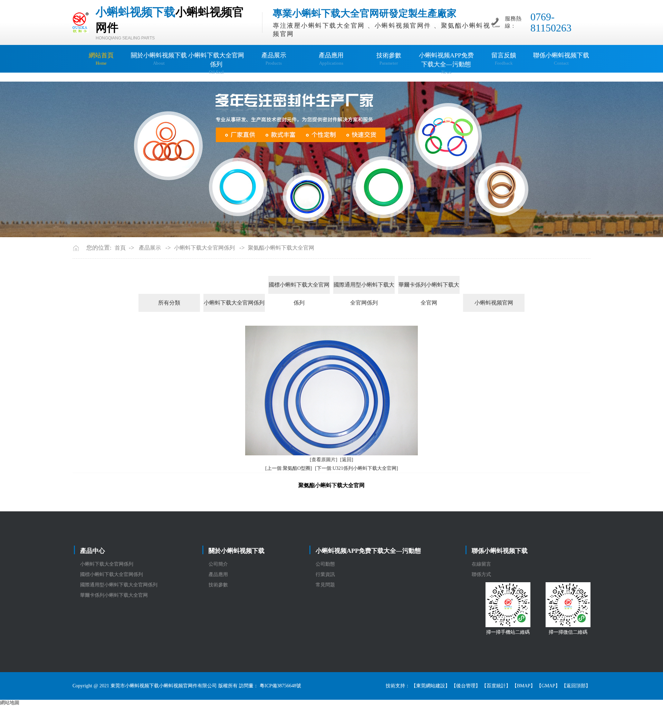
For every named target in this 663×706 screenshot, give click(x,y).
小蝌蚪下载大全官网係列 (216, 63)
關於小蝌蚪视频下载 (159, 59)
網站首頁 (101, 59)
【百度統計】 (496, 685)
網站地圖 (9, 702)
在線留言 (481, 564)
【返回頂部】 (575, 685)
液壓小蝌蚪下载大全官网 (326, 25)
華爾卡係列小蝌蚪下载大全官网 (428, 288)
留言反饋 (503, 59)
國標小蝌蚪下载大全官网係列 (299, 288)
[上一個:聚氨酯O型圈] (288, 468)
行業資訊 (325, 574)
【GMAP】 (548, 685)
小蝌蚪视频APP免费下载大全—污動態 (446, 63)
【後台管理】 (465, 685)
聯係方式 (481, 574)
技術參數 (388, 59)
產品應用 (331, 59)
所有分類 (169, 303)
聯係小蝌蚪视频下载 (561, 59)
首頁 (120, 248)
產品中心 (92, 550)
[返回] (346, 459)
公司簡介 (218, 564)
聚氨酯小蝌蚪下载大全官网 (281, 248)
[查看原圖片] (323, 459)
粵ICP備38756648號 (280, 685)
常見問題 (325, 584)
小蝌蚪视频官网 (493, 303)
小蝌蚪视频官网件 (403, 25)
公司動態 (325, 564)
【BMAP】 (523, 685)
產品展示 (273, 59)
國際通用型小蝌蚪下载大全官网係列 (364, 288)
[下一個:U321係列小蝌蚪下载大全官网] (356, 468)
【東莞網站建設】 (430, 685)
